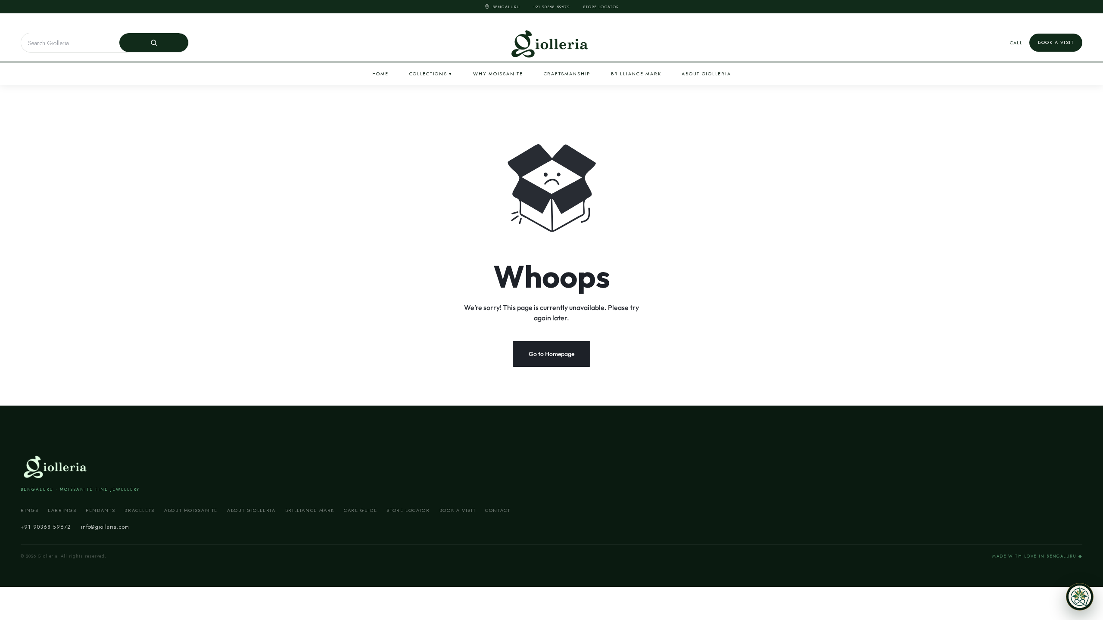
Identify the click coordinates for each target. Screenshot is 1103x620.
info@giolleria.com (105, 527)
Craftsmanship (567, 73)
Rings (29, 510)
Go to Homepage (551, 354)
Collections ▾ (431, 73)
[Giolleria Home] (57, 465)
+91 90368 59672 (551, 6)
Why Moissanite (498, 73)
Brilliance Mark (636, 73)
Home (380, 73)
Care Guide (360, 510)
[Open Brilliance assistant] (1080, 597)
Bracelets (140, 510)
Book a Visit (1056, 42)
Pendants (100, 510)
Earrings (62, 510)
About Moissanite (191, 510)
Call (1016, 42)
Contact (497, 510)
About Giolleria (706, 73)
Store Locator (601, 6)
